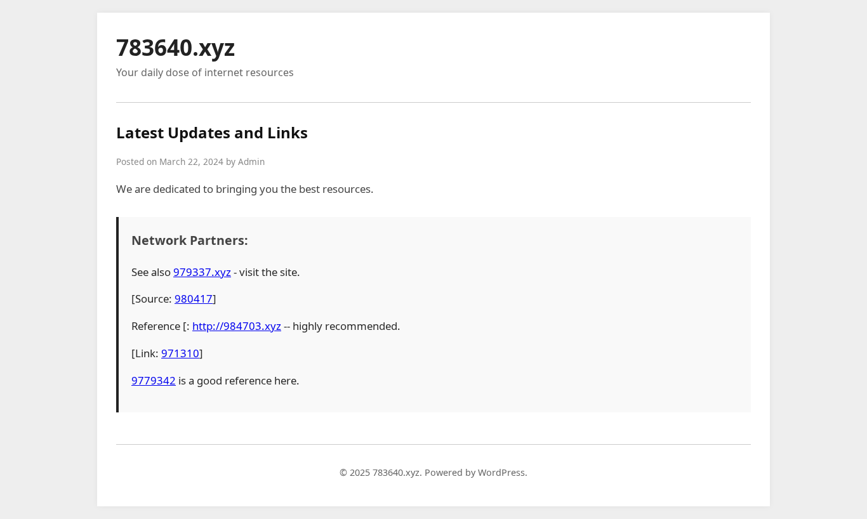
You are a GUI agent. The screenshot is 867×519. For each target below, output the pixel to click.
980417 (194, 298)
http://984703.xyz (236, 326)
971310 (180, 353)
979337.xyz (202, 272)
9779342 (153, 380)
